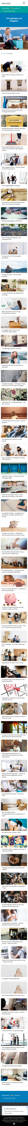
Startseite (3, 53)
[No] (26, 1120)
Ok (14, 1123)
